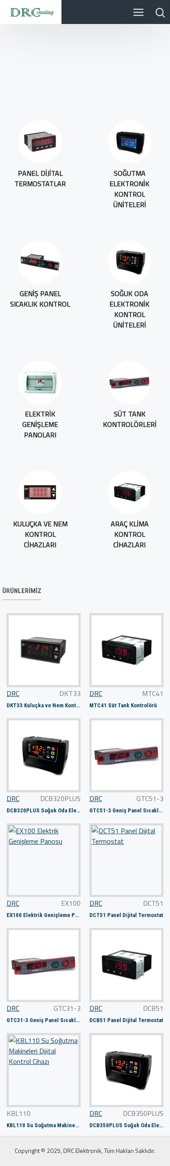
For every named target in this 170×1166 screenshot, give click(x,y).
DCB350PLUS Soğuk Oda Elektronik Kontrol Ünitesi (126, 1125)
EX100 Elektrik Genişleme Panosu (44, 915)
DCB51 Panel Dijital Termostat (126, 1020)
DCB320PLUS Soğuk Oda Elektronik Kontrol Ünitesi (44, 810)
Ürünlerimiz (21, 591)
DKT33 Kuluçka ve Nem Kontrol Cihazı (44, 705)
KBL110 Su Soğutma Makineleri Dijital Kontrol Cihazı (44, 1125)
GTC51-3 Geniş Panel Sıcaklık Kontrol (126, 810)
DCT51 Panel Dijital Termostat (126, 915)
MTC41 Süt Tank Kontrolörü (123, 705)
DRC (13, 693)
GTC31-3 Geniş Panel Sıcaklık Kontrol (44, 1020)
